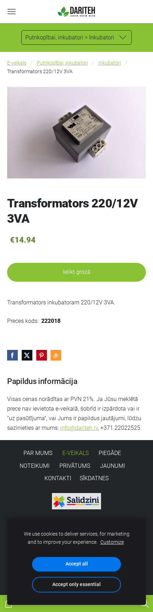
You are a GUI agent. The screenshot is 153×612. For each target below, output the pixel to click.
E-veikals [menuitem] (75, 453)
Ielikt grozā (76, 272)
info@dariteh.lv (79, 427)
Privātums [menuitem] (74, 465)
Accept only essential (76, 584)
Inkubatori (109, 63)
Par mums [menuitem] (37, 453)
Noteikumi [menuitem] (34, 465)
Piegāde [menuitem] (110, 453)
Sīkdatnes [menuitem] (94, 478)
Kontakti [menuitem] (57, 478)
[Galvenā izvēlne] (11, 11)
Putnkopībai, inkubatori (62, 63)
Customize (112, 542)
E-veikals (16, 63)
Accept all (76, 564)
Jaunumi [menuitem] (112, 465)
